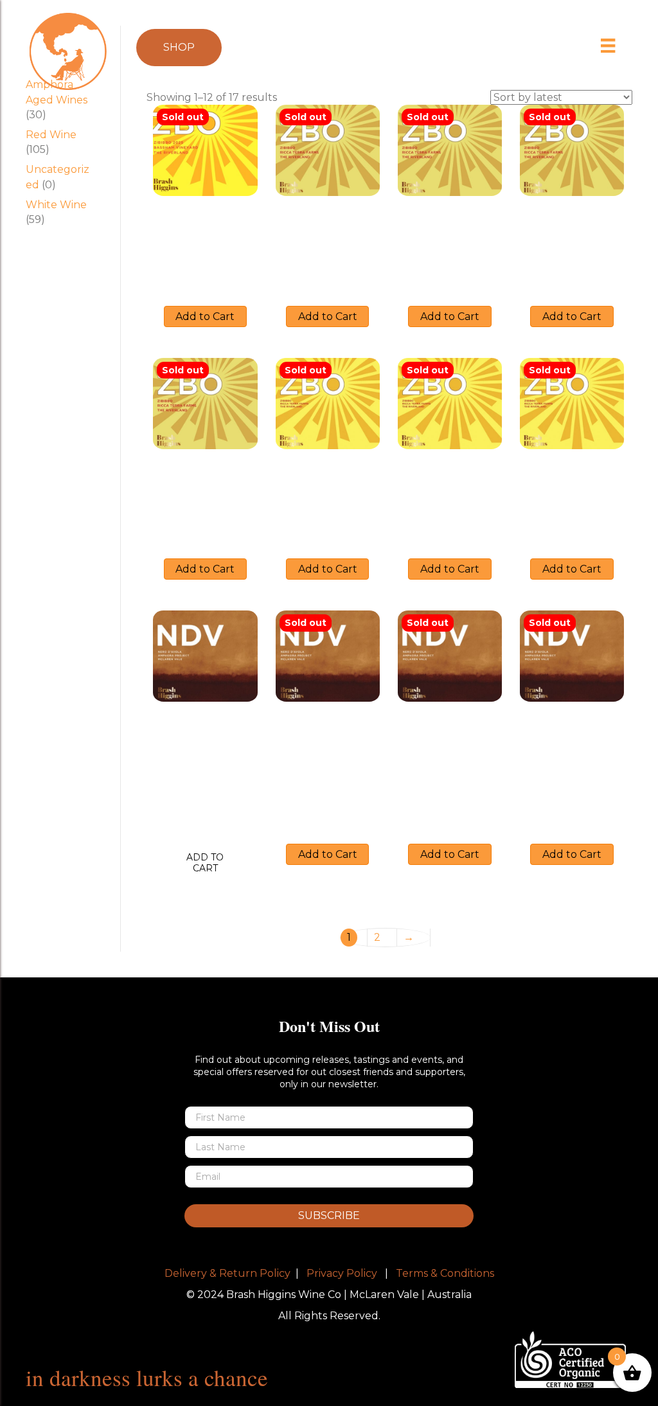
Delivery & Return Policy (227, 1273)
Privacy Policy (342, 1273)
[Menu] (608, 46)
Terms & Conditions (445, 1273)
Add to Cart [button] (205, 862)
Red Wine (51, 135)
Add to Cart (205, 316)
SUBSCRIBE (329, 1215)
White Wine (56, 205)
